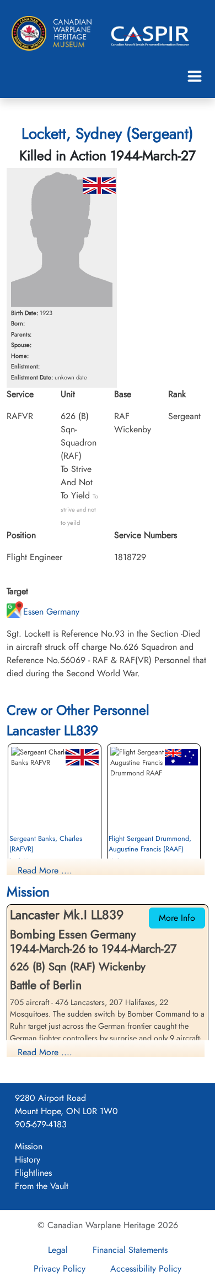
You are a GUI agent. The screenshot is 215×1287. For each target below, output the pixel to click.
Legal (58, 1249)
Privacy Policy (59, 1268)
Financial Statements (130, 1249)
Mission (28, 1146)
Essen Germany (51, 611)
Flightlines (33, 1172)
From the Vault (41, 1186)
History (27, 1159)
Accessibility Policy (145, 1268)
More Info (177, 917)
